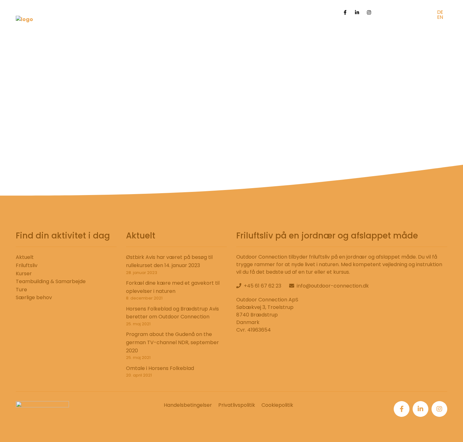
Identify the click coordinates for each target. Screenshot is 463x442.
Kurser (24, 273)
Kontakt (420, 30)
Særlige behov (244, 30)
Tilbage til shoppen (232, 140)
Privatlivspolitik (236, 405)
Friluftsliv (26, 265)
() (327, 12)
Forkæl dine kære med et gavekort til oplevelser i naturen (173, 287)
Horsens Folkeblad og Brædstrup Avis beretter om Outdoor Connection (172, 313)
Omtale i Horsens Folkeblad (160, 368)
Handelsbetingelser (188, 405)
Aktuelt (25, 257)
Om (397, 30)
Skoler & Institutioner (300, 30)
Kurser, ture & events (187, 30)
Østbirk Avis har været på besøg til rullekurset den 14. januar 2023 (169, 261)
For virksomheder (361, 30)
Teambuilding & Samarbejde (51, 281)
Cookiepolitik (277, 405)
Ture (21, 289)
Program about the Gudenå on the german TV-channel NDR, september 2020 (172, 342)
